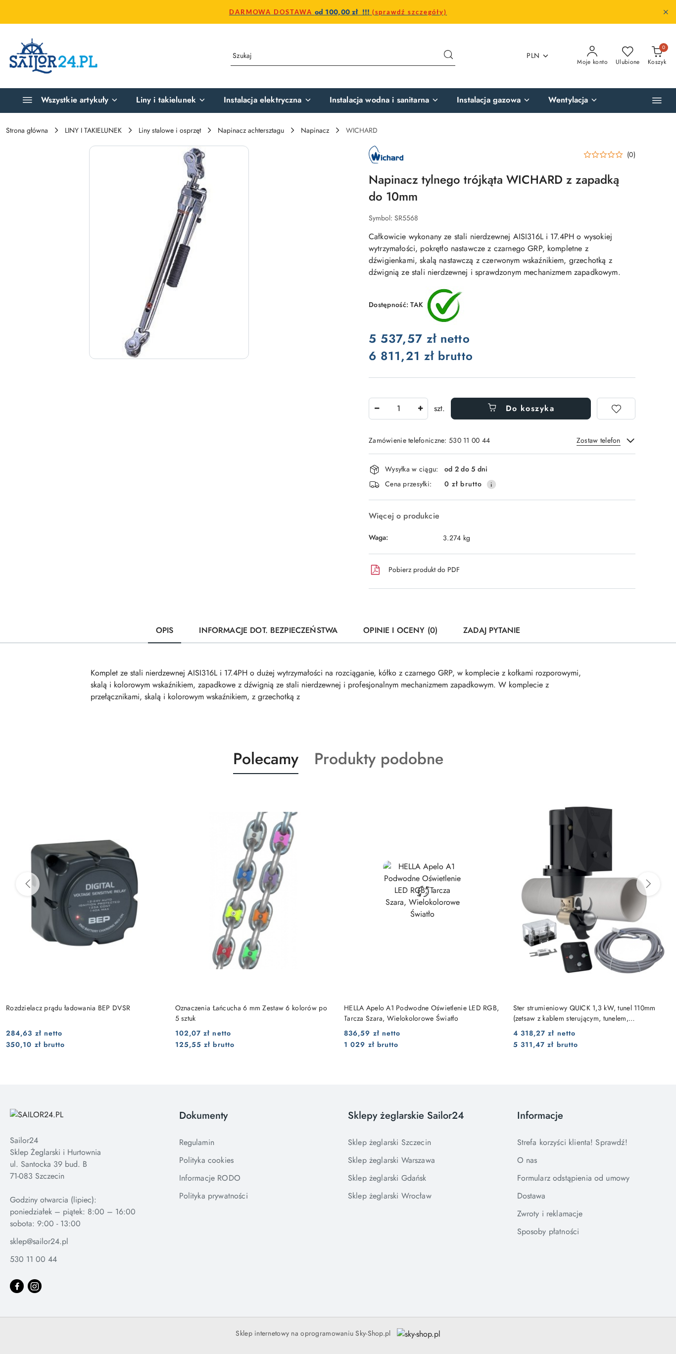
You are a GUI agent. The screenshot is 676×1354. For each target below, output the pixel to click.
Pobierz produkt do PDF (424, 569)
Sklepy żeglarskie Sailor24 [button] (406, 1115)
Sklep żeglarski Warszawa (391, 1160)
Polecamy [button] (265, 758)
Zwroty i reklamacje (550, 1213)
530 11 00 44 (33, 1259)
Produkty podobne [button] (378, 758)
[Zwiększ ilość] (420, 408)
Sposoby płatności (548, 1231)
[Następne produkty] (648, 884)
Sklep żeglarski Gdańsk (387, 1178)
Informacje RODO (210, 1178)
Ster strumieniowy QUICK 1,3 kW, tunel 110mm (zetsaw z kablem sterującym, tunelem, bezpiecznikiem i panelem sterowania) (584, 1013)
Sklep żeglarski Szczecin (389, 1142)
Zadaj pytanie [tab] (491, 630)
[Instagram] (35, 1286)
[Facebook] (17, 1286)
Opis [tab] (165, 630)
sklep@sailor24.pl (39, 1241)
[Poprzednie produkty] (28, 884)
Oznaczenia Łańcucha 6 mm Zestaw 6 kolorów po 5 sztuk (251, 1013)
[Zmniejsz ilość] (376, 408)
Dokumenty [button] (203, 1115)
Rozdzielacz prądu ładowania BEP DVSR (68, 1008)
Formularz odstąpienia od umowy (573, 1178)
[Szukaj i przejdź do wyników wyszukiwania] (448, 56)
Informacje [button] (540, 1115)
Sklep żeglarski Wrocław (390, 1195)
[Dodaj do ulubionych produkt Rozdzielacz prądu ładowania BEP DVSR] (152, 797)
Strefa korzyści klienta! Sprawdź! (572, 1142)
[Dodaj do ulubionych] (616, 408)
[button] (657, 100)
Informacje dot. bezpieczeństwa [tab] (268, 630)
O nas (527, 1160)
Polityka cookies (206, 1160)
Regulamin (196, 1142)
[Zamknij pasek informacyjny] (665, 11)
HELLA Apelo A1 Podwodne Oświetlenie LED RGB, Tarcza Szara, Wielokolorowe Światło (421, 1013)
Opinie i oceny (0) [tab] (400, 630)
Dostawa (531, 1195)
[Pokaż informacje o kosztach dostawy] (491, 484)
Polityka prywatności (213, 1195)
